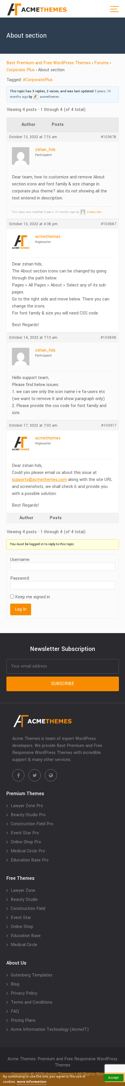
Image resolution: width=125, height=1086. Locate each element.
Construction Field (28, 909)
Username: (20, 559)
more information (31, 1081)
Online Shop (22, 927)
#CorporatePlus (38, 80)
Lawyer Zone (23, 890)
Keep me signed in (32, 597)
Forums (101, 63)
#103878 (108, 137)
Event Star (21, 918)
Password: (20, 578)
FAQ (15, 1011)
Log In (20, 609)
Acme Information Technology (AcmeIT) (50, 1029)
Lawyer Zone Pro (27, 806)
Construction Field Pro (32, 824)
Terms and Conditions (31, 1002)
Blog (15, 984)
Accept (113, 1077)
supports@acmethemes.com (39, 480)
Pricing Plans (23, 1020)
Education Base (26, 936)
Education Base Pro (30, 860)
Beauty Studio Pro (28, 815)
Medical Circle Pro (28, 851)
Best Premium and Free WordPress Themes (48, 63)
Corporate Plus (20, 70)
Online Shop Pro (26, 842)
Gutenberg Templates (31, 975)
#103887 (108, 224)
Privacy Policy (24, 993)
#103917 (108, 425)
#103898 (108, 337)
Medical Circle (24, 945)
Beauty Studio (24, 899)
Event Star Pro (25, 833)
